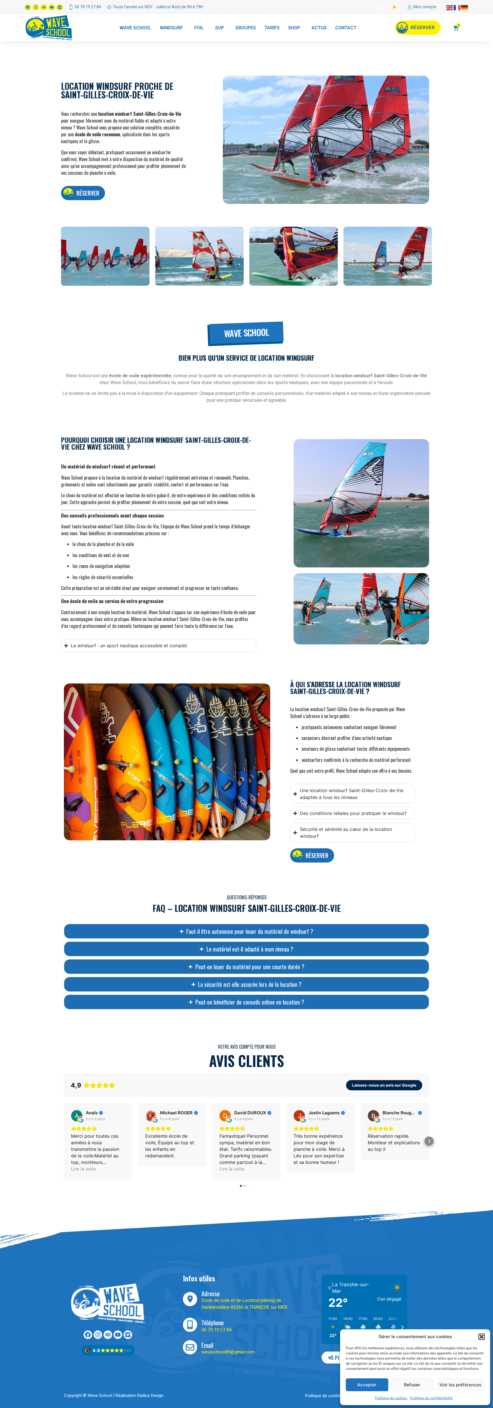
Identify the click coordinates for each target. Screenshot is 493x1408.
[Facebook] (28, 7)
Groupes (245, 28)
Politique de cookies (391, 1398)
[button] (481, 1337)
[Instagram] (36, 7)
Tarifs (272, 28)
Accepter (367, 1384)
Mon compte (424, 7)
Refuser (412, 1384)
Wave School (135, 28)
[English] (450, 7)
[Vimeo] (59, 7)
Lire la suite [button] (83, 1169)
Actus (319, 28)
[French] (457, 7)
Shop (294, 28)
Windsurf (171, 28)
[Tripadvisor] (44, 7)
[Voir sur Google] (76, 1115)
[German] (464, 7)
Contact (345, 28)
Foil (199, 28)
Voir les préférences (460, 1384)
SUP (219, 28)
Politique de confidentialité (431, 1398)
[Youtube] (52, 7)
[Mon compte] (409, 7)
